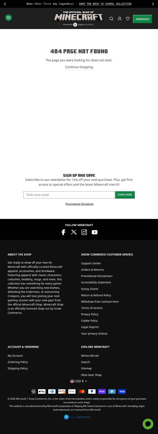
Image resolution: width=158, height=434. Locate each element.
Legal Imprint (90, 327)
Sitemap (86, 368)
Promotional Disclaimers (97, 276)
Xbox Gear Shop (91, 375)
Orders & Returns (92, 269)
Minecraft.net (90, 355)
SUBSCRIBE (125, 194)
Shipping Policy (18, 368)
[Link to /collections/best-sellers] (79, 4)
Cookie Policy (89, 320)
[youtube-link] (94, 232)
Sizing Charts (89, 289)
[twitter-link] (74, 232)
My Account (15, 355)
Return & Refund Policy (96, 295)
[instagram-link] (84, 232)
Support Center (91, 263)
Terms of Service (92, 308)
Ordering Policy (18, 362)
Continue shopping (79, 67)
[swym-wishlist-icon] (128, 20)
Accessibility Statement (96, 282)
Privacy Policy (89, 314)
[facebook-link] (63, 232)
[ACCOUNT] (120, 21)
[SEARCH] (111, 20)
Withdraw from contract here (100, 301)
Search (85, 362)
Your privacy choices (94, 333)
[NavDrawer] (8, 18)
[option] (79, 4)
